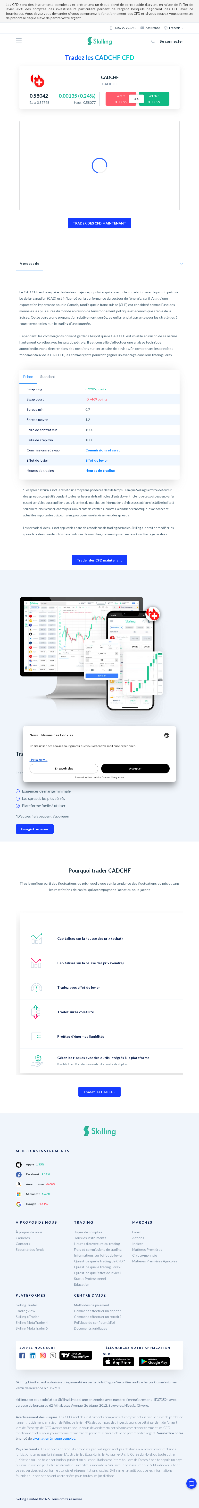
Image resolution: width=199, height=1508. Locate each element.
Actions (138, 1238)
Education (81, 1284)
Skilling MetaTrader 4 (32, 1322)
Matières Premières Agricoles (154, 1261)
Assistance (152, 28)
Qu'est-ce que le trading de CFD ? (99, 1261)
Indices (137, 1244)
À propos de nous (29, 1232)
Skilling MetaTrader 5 (32, 1328)
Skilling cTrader (27, 1317)
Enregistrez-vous (35, 829)
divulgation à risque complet (54, 1438)
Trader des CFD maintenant (99, 560)
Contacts (23, 1244)
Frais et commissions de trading (98, 1249)
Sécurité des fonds (30, 1249)
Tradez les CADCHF (99, 1092)
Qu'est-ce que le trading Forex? (98, 1267)
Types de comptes (88, 1232)
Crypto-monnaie (144, 1255)
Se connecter (171, 41)
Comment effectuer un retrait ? (98, 1317)
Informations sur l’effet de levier (98, 1255)
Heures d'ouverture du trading (97, 1244)
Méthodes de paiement (91, 1305)
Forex (136, 1232)
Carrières (23, 1238)
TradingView (25, 1311)
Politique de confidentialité (94, 1322)
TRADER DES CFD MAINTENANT (99, 223)
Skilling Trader (26, 1305)
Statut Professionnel (90, 1278)
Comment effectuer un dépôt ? (97, 1311)
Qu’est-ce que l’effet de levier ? (97, 1273)
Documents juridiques (90, 1328)
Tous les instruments (90, 1238)
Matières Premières (147, 1249)
